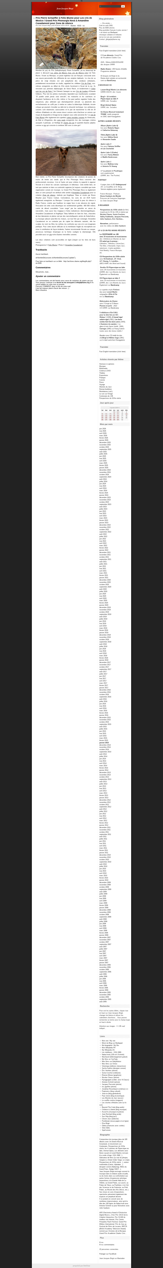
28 (110, 419)
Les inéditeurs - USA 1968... (112, 1052)
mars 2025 (103, 463)
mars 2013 (103, 793)
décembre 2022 (105, 525)
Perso (101, 382)
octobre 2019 (104, 612)
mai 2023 (102, 513)
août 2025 (103, 452)
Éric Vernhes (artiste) (109, 1070)
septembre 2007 (105, 944)
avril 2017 (102, 681)
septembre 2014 (105, 752)
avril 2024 (102, 488)
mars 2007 (103, 958)
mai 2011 (102, 843)
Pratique (102, 378)
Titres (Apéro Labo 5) (109, 135)
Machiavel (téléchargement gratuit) (114, 1057)
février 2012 (103, 823)
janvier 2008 (103, 935)
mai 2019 (102, 623)
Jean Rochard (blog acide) (111, 1114)
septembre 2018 (105, 642)
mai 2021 (102, 568)
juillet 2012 (103, 811)
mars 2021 (103, 573)
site (50, 235)
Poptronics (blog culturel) (111, 1091)
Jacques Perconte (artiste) (111, 1084)
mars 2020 (103, 600)
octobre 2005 (104, 997)
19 (102, 417)
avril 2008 (102, 928)
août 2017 (103, 672)
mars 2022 (103, 545)
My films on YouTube (110, 1059)
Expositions (103, 375)
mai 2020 (102, 596)
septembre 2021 (105, 559)
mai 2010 (102, 871)
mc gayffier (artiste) (109, 1087)
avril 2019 (102, 626)
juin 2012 (102, 814)
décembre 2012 (105, 800)
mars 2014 (103, 766)
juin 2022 (102, 539)
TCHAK (103, 114)
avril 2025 (102, 461)
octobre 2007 (104, 942)
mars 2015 (103, 738)
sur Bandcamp (113, 308)
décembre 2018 (105, 635)
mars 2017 (103, 683)
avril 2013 (102, 791)
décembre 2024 (105, 470)
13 (106, 416)
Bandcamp (115, 274)
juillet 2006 (103, 976)
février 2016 (103, 713)
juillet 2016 (103, 701)
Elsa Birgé (106, 1123)
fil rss (101, 1242)
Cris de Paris (86, 83)
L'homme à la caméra (108, 324)
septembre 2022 (105, 532)
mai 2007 (102, 953)
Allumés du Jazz (105, 387)
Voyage (102, 385)
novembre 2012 (105, 802)
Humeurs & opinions (106, 364)
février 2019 (103, 630)
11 (126, 414)
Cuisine (102, 380)
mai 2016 (102, 706)
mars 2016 (103, 711)
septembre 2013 (105, 779)
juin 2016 (102, 704)
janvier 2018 (103, 660)
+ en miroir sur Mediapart (108, 32)
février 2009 (103, 905)
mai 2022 (102, 541)
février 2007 (103, 960)
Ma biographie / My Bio (110, 1045)
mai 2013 (102, 788)
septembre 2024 (105, 477)
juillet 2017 (103, 674)
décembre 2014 (105, 745)
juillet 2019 (103, 619)
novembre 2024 (105, 472)
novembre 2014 (105, 747)
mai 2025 (102, 458)
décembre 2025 (105, 442)
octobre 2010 (104, 860)
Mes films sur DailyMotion (111, 1061)
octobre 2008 (104, 914)
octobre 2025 (104, 447)
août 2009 (103, 892)
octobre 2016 (104, 694)
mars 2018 (103, 656)
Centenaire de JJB (106, 396)
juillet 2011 (103, 839)
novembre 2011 (105, 830)
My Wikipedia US (108, 1050)
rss (84, 25)
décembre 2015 (105, 717)
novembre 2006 (105, 967)
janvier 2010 (103, 880)
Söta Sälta (106, 1128)
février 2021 (103, 575)
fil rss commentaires (106, 1245)
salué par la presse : (110, 241)
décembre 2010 (105, 855)
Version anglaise (107, 189)
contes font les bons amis (110, 322)
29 (114, 419)
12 (102, 416)
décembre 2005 (105, 992)
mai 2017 (102, 678)
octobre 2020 (104, 584)
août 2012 (103, 809)
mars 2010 (103, 875)
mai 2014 (102, 761)
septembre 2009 (105, 889)
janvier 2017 (103, 688)
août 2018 (103, 644)
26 (102, 419)
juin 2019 (102, 621)
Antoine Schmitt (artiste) (111, 1082)
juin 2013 (102, 786)
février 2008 (103, 933)
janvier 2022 (103, 550)
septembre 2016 (105, 697)
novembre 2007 (105, 940)
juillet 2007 (103, 949)
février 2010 (103, 878)
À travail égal (117, 317)
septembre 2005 (105, 999)
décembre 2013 (105, 772)
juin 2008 (102, 924)
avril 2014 (102, 763)
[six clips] (99, 219)
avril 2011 (102, 846)
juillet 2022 (103, 536)
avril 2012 (102, 818)
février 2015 (103, 740)
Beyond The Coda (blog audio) (113, 1107)
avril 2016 (102, 708)
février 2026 (103, 438)
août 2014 (103, 754)
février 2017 (103, 685)
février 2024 (103, 493)
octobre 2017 (104, 667)
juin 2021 (102, 566)
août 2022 (103, 534)
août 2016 (103, 699)
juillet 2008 (103, 921)
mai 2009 (102, 898)
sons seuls (61, 120)
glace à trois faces (106, 326)
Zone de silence (49, 195)
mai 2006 (102, 981)
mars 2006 (103, 985)
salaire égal (104, 319)
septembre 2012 (105, 807)
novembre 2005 (105, 995)
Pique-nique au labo (117, 267)
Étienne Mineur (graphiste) (111, 1075)
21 (110, 417)
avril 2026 (102, 433)
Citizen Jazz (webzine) (110, 1119)
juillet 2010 (103, 866)
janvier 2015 (104, 743)
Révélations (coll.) (106, 391)
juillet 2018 (103, 646)
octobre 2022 (104, 529)
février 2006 (103, 988)
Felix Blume (52, 245)
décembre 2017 (105, 662)
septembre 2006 (105, 972)
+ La (118, 324)
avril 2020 (102, 598)
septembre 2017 (105, 669)
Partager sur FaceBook (107, 1254)
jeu (45, 125)
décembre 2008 (105, 910)
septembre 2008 (105, 917)
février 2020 (103, 603)
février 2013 (103, 795)
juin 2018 (102, 649)
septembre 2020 (105, 587)
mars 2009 (103, 903)
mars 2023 (103, 518)
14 (110, 416)
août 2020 (103, 589)
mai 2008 (102, 926)
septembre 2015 (105, 724)
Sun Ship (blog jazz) (109, 1116)
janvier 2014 (103, 770)
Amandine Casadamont (80, 193)
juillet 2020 (103, 591)
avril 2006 (102, 983)
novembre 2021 (105, 555)
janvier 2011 (103, 853)
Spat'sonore (106, 1130)
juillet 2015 (103, 729)
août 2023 (103, 507)
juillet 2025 (103, 454)
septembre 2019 (105, 614)
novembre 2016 (105, 692)
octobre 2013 (104, 777)
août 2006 (103, 974)
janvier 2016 (103, 715)
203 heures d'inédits (119, 69)
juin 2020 (102, 594)
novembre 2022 (105, 527)
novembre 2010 (105, 857)
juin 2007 (102, 951)
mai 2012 (102, 816)
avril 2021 (102, 571)
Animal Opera (110, 105)
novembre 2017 (105, 665)
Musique (73, 25)
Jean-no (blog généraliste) (111, 1093)
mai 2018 (102, 651)
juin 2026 (102, 429)
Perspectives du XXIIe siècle (113, 257)
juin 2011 (102, 841)
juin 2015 (102, 731)
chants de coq (68, 123)
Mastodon (121, 1258)
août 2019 (103, 617)
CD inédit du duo (111, 335)
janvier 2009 (103, 908)
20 (106, 417)
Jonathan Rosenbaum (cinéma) (113, 1089)
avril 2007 (102, 956)
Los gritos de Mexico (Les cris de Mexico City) (69, 73)
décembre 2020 (105, 580)
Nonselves (104, 224)
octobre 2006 (104, 969)
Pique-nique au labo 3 (111, 278)
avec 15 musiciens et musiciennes (113, 237)
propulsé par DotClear (81, 1266)
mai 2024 (102, 486)
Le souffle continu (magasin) (112, 1100)
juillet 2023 (103, 509)
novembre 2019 (105, 610)
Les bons (118, 319)
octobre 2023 (104, 502)
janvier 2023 (103, 523)
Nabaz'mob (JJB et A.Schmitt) (113, 1054)
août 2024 (103, 479)
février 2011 (103, 850)
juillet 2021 (103, 564)
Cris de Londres (82, 91)
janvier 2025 (103, 468)
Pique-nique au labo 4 (109, 99)
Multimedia (103, 368)
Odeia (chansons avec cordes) (113, 1126)
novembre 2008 (105, 912)
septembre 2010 (105, 862)
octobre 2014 (104, 749)
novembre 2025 (105, 445)
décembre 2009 (105, 882)
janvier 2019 (103, 633)
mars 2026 (103, 436)
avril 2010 (102, 873)
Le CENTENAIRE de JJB (109, 234)
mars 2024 (103, 490)
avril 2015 (102, 736)
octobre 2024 (104, 475)
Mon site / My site (108, 1041)
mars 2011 (103, 848)
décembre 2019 (105, 607)
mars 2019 (103, 628)
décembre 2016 (105, 690)
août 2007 (103, 947)
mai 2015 (102, 733)
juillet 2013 (103, 784)
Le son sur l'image (106, 394)
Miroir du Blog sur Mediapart (112, 1043)
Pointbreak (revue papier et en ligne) (115, 1121)
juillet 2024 (103, 481)
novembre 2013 (105, 775)
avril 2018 (102, 653)
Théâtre (102, 373)
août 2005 (103, 1002)
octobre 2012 (104, 805)
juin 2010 (102, 869)
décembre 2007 (105, 937)
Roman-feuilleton (105, 389)
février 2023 (103, 520)
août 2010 (103, 864)
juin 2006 (102, 979)
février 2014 (103, 768)
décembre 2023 (105, 497)
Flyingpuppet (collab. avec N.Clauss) (115, 1080)
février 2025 (103, 465)
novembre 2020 (105, 582)
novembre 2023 (105, 500)
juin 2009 (102, 896)
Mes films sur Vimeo (109, 1064)
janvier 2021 (103, 578)
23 (118, 417)
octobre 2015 (104, 722)
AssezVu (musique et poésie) (113, 1112)
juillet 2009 (103, 894)
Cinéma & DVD (105, 371)
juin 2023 (102, 511)
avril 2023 (102, 516)
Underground (121, 185)
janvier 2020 (103, 605)
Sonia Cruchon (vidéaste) (111, 1073)
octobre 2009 (104, 887)
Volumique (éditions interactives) (114, 1066)
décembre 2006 (105, 965)
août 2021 (103, 562)
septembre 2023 (105, 504)
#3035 (79, 25)
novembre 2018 (105, 637)
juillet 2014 (103, 756)
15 (114, 416)
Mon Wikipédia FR (108, 1048)
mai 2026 (102, 431)
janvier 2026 (103, 440)
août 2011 (102, 836)
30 (118, 419)
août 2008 (103, 919)
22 (114, 417)
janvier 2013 (103, 798)
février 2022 (103, 548)
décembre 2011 (105, 827)
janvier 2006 (103, 990)
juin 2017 (102, 676)
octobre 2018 (104, 639)
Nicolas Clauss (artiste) (110, 1077)
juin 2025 (102, 456)
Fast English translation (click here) (112, 51)
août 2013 (103, 782)
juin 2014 (102, 759)
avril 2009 (102, 901)
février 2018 (103, 658)
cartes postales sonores (75, 118)
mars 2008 (103, 930)
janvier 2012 (103, 825)
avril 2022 (102, 543)
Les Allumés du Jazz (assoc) (112, 1098)
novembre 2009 (105, 885)
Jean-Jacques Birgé (65, 8)
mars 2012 (103, 821)
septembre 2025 (105, 449)
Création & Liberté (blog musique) (114, 1109)
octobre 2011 (104, 832)
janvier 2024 (103, 495)
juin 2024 (102, 484)
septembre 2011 (105, 834)
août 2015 (103, 727)
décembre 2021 (105, 552)
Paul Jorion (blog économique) (113, 1096)
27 (106, 419)
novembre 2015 (105, 720)
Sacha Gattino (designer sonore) (114, 1068)
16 (118, 416)
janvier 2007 (103, 963)
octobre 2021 (104, 557)
